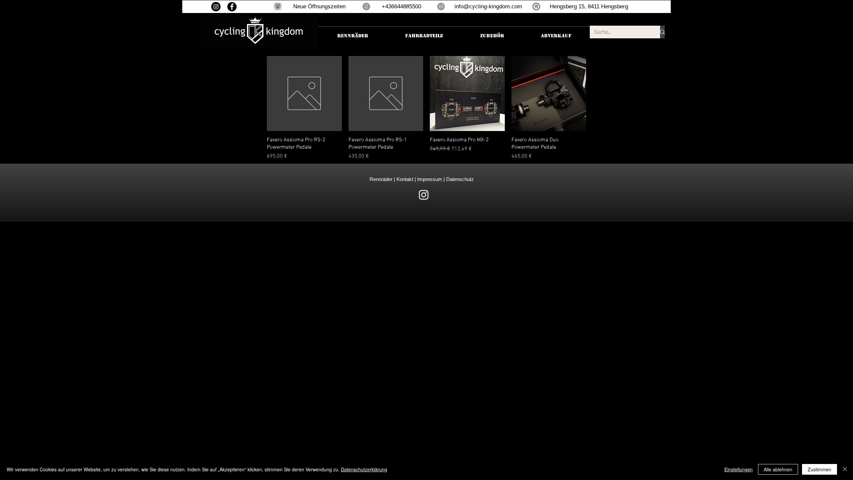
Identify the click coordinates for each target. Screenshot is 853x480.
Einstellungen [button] (738, 469)
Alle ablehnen (778, 469)
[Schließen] (845, 469)
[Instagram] (216, 6)
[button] (278, 6)
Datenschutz (460, 179)
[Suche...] (662, 32)
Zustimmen (819, 469)
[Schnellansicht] (304, 93)
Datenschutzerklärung (364, 469)
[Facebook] (232, 6)
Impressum (429, 179)
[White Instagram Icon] (423, 194)
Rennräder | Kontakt (392, 179)
